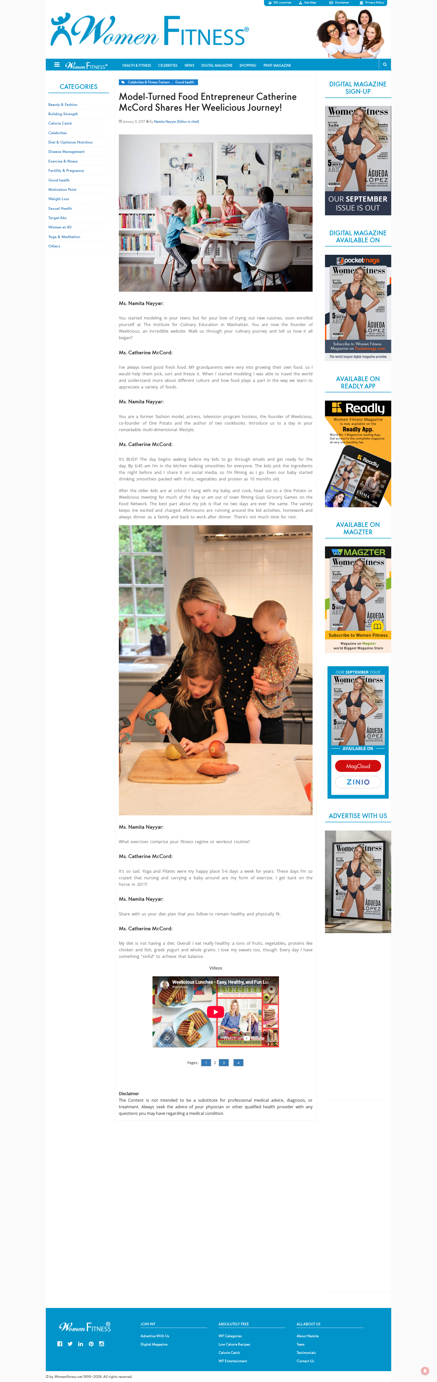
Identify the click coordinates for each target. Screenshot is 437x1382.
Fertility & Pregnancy (66, 170)
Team (300, 1344)
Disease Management (66, 151)
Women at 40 (60, 226)
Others (54, 245)
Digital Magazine (154, 1344)
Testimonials (306, 1352)
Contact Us (305, 1361)
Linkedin (80, 1343)
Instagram (101, 1343)
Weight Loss (58, 198)
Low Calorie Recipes (234, 1344)
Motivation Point (62, 189)
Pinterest (91, 1343)
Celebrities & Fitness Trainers (149, 82)
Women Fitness (149, 29)
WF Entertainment (233, 1361)
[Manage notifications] (425, 1371)
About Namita (308, 1336)
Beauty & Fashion (62, 104)
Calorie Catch (60, 123)
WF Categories (230, 1336)
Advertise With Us (155, 1336)
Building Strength (63, 113)
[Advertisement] (358, 1022)
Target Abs (57, 217)
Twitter (70, 1343)
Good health (184, 82)
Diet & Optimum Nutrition (70, 142)
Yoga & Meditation (64, 236)
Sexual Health (60, 208)
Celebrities (57, 132)
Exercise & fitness (63, 161)
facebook (60, 1343)
